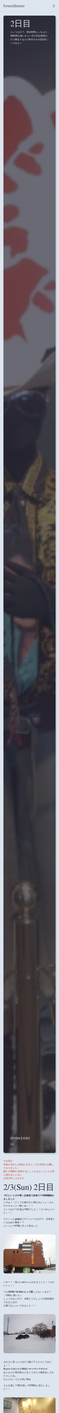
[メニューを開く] (54, 6)
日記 (12, 1144)
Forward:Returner (14, 6)
